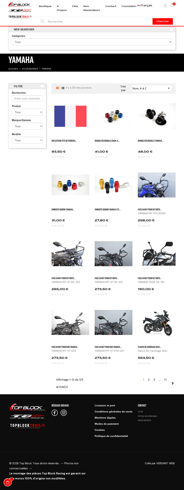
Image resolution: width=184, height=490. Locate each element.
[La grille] (57, 88)
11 (165, 379)
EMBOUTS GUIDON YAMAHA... (63, 209)
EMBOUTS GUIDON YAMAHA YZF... (108, 209)
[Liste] (63, 88)
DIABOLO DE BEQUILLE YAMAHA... (151, 140)
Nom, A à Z (152, 88)
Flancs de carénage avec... (149, 346)
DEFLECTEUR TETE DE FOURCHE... (64, 140)
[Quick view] (180, 104)
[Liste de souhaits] (180, 113)
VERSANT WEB (165, 463)
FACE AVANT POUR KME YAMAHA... (65, 346)
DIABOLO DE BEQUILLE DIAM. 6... (107, 140)
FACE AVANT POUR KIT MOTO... (150, 209)
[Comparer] (180, 122)
